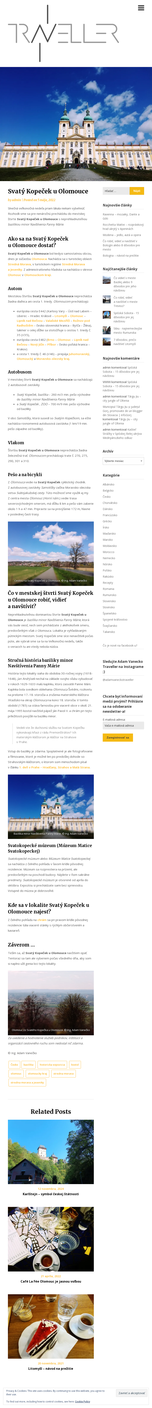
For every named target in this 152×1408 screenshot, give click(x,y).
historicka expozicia (52, 1064)
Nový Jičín (37, 344)
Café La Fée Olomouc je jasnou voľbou (51, 1281)
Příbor (51, 344)
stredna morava (63, 1073)
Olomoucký (25, 359)
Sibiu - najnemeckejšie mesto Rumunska (128, 330)
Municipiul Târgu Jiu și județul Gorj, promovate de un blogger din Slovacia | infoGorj (122, 411)
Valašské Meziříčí (58, 321)
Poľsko (107, 570)
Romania (108, 589)
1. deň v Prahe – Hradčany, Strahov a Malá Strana (54, 767)
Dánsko (108, 509)
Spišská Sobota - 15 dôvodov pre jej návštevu (126, 317)
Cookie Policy (82, 1401)
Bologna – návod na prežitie (121, 255)
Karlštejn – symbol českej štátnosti (51, 1194)
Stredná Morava (19, 264)
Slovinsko (109, 607)
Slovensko (109, 601)
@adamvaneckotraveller (118, 680)
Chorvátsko (110, 503)
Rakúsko (108, 576)
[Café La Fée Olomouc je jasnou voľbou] (51, 1238)
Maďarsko (109, 533)
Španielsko (109, 613)
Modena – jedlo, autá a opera (122, 235)
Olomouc (14, 275)
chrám (42, 920)
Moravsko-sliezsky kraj (52, 359)
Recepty (108, 583)
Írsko (106, 527)
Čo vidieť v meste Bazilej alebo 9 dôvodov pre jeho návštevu (125, 284)
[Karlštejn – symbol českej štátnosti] (51, 1151)
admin (16, 200)
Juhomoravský (79, 354)
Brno (51, 340)
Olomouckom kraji (37, 275)
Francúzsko (110, 515)
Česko (14, 1064)
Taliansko (109, 632)
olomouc (16, 1073)
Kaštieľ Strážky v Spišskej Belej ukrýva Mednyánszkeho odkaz (122, 434)
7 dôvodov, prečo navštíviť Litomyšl (125, 342)
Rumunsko (109, 595)
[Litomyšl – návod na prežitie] (51, 1325)
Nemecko (109, 558)
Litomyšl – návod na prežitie (50, 1368)
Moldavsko (110, 546)
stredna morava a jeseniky (27, 1082)
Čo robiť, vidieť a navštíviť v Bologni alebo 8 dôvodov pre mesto (121, 245)
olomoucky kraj (37, 1073)
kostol (75, 1064)
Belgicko (108, 490)
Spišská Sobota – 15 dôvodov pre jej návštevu (121, 372)
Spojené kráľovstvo (115, 619)
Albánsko (108, 484)
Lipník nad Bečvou (30, 321)
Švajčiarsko (110, 626)
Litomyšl (61, 316)
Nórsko (107, 564)
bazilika (28, 1064)
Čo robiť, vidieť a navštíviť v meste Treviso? (126, 302)
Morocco (108, 552)
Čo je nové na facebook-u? (120, 645)
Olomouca (39, 259)
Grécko (107, 521)
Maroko (108, 540)
